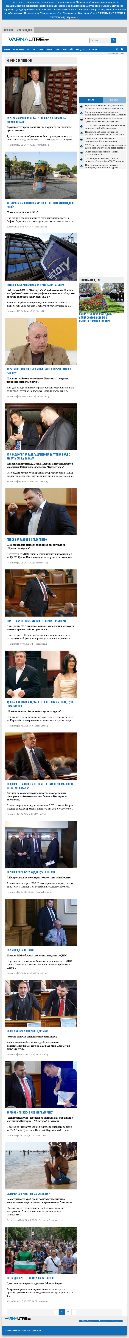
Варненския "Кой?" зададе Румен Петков (31, 872)
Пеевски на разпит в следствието (27, 539)
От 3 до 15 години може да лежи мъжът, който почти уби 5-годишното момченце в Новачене (105, 127)
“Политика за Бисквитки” (77, 13)
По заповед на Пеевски (20, 950)
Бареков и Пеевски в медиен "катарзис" (30, 1112)
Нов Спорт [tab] (114, 99)
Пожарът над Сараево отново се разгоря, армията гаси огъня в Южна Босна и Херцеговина (104, 134)
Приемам (72, 17)
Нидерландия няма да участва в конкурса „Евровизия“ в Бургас (101, 166)
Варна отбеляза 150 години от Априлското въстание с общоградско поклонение (97, 317)
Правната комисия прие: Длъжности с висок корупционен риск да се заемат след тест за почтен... (105, 108)
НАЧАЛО (7, 49)
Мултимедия (24, 30)
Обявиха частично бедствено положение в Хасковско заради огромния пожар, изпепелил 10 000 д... (105, 141)
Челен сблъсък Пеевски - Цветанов (27, 1031)
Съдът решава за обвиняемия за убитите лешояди (101, 153)
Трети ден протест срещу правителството (32, 1278)
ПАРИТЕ (49, 49)
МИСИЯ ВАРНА (18, 49)
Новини (8, 30)
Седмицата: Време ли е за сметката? (28, 1194)
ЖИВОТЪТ (93, 49)
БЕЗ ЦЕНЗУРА (81, 49)
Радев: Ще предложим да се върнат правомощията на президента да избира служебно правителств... (103, 121)
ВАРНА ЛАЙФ (68, 49)
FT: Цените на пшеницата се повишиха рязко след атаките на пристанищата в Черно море (105, 147)
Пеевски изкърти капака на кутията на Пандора (35, 285)
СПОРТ (57, 49)
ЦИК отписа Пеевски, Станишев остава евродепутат (37, 621)
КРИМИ (40, 49)
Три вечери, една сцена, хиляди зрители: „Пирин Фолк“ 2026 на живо (104, 160)
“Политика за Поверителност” (41, 13)
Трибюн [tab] (91, 99)
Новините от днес (116, 53)
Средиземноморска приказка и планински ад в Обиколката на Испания (105, 113)
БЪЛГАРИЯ (31, 49)
